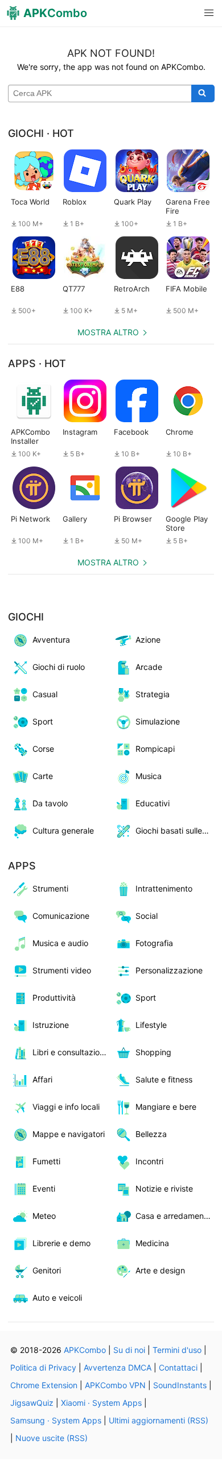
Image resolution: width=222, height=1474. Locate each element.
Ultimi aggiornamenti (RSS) (158, 1420)
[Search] (203, 94)
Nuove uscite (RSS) (51, 1438)
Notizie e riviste (164, 1188)
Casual (44, 694)
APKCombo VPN (115, 1385)
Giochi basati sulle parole (174, 830)
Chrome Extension (43, 1385)
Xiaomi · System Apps (101, 1403)
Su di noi (129, 1350)
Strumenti (50, 888)
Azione (148, 639)
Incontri (149, 1161)
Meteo (44, 1216)
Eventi (43, 1188)
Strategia (152, 694)
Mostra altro (108, 332)
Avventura (51, 639)
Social (146, 916)
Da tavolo (50, 803)
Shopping (153, 1052)
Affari (42, 1079)
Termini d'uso (177, 1350)
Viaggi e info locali (66, 1106)
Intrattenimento (163, 888)
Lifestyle (151, 1025)
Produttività (54, 997)
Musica (148, 776)
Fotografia (154, 943)
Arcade (148, 667)
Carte (42, 776)
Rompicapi (155, 748)
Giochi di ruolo (58, 667)
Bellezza (151, 1134)
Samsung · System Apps (55, 1420)
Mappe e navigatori (68, 1134)
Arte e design (160, 1270)
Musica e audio (60, 943)
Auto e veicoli (57, 1297)
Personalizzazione (169, 970)
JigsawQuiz (32, 1403)
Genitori (46, 1270)
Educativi (152, 803)
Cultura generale (63, 830)
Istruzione (50, 1025)
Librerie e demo (61, 1243)
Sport (42, 721)
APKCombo (85, 1350)
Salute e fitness (163, 1079)
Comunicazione (60, 916)
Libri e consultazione (70, 1052)
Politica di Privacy (43, 1367)
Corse (43, 748)
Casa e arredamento (173, 1216)
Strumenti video (61, 970)
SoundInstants (180, 1385)
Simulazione (157, 721)
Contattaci (178, 1367)
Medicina (152, 1243)
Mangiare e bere (165, 1106)
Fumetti (46, 1161)
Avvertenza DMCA (117, 1367)
